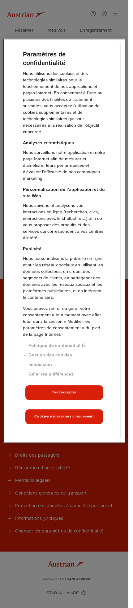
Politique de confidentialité (57, 345)
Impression (40, 364)
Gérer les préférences (51, 374)
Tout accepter (64, 392)
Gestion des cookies (50, 354)
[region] (64, 241)
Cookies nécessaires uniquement (64, 416)
